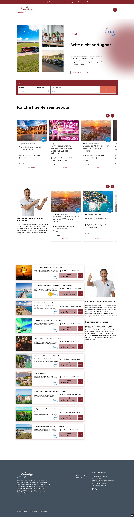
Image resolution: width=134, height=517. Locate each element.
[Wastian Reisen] (25, 10)
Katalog (71, 2)
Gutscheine (80, 2)
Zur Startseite (76, 72)
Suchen (108, 90)
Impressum (79, 477)
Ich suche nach (56, 87)
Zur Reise (31, 167)
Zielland (22, 87)
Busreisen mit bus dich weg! (39, 511)
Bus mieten (61, 2)
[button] (108, 116)
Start (44, 2)
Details (80, 276)
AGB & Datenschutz (81, 476)
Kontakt (89, 2)
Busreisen (52, 2)
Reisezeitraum (40, 87)
